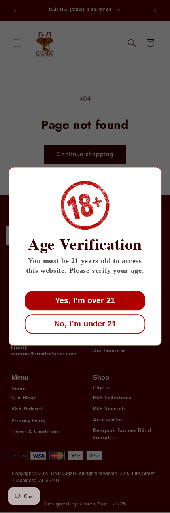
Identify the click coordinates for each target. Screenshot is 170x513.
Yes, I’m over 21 (85, 300)
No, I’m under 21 (85, 324)
